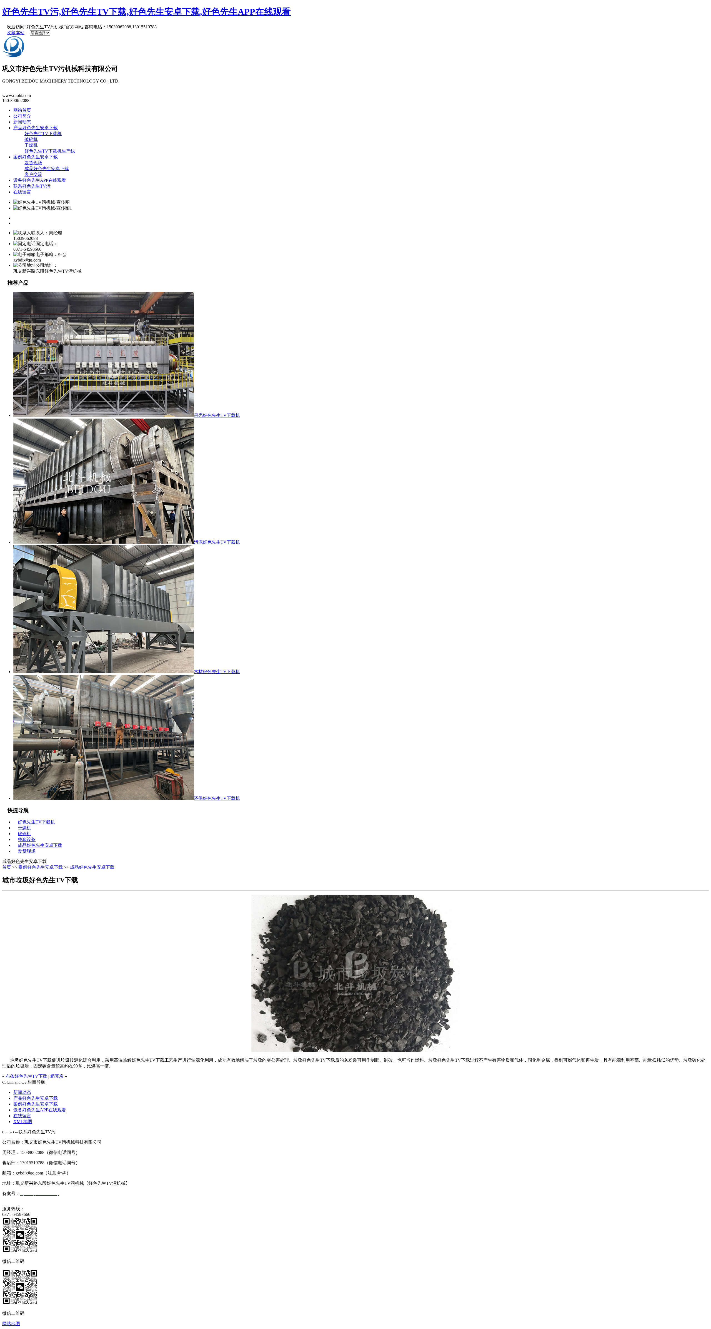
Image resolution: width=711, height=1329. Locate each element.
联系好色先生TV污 (32, 186)
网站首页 (22, 110)
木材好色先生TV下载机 (217, 671)
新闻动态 (22, 122)
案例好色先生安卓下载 (35, 157)
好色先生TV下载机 (43, 133)
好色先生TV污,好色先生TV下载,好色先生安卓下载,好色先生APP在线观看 (146, 12)
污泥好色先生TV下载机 (217, 542)
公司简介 (22, 116)
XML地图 (22, 1121)
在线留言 (22, 192)
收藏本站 (15, 32)
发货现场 (33, 162)
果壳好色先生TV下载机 (217, 415)
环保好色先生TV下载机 (217, 798)
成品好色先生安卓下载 (46, 168)
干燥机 (31, 145)
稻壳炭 (57, 1076)
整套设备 (27, 839)
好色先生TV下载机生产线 (49, 151)
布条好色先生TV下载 (26, 1076)
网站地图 (11, 1323)
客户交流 (33, 174)
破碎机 (31, 139)
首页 (6, 867)
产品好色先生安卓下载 (35, 127)
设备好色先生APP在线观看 (39, 180)
